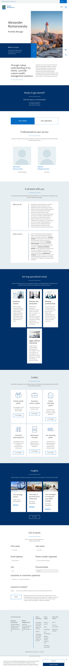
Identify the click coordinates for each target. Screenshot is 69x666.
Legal (45, 643)
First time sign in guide (55, 642)
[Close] (66, 653)
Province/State (42, 567)
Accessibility (47, 646)
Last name (40, 546)
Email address (17, 557)
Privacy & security (46, 640)
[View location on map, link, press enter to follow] (34, 611)
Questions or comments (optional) (25, 576)
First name (15, 546)
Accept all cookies (53, 657)
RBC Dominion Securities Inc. (9, 1)
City (12, 567)
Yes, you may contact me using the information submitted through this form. (34, 590)
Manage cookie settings (53, 662)
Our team (23, 121)
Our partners (46, 121)
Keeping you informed (55, 647)
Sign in (53, 639)
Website (37, 648)
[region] (34, 611)
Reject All (53, 654)
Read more (15, 505)
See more (34, 517)
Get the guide (18, 415)
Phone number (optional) (46, 557)
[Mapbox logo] (14, 619)
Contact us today (34, 103)
